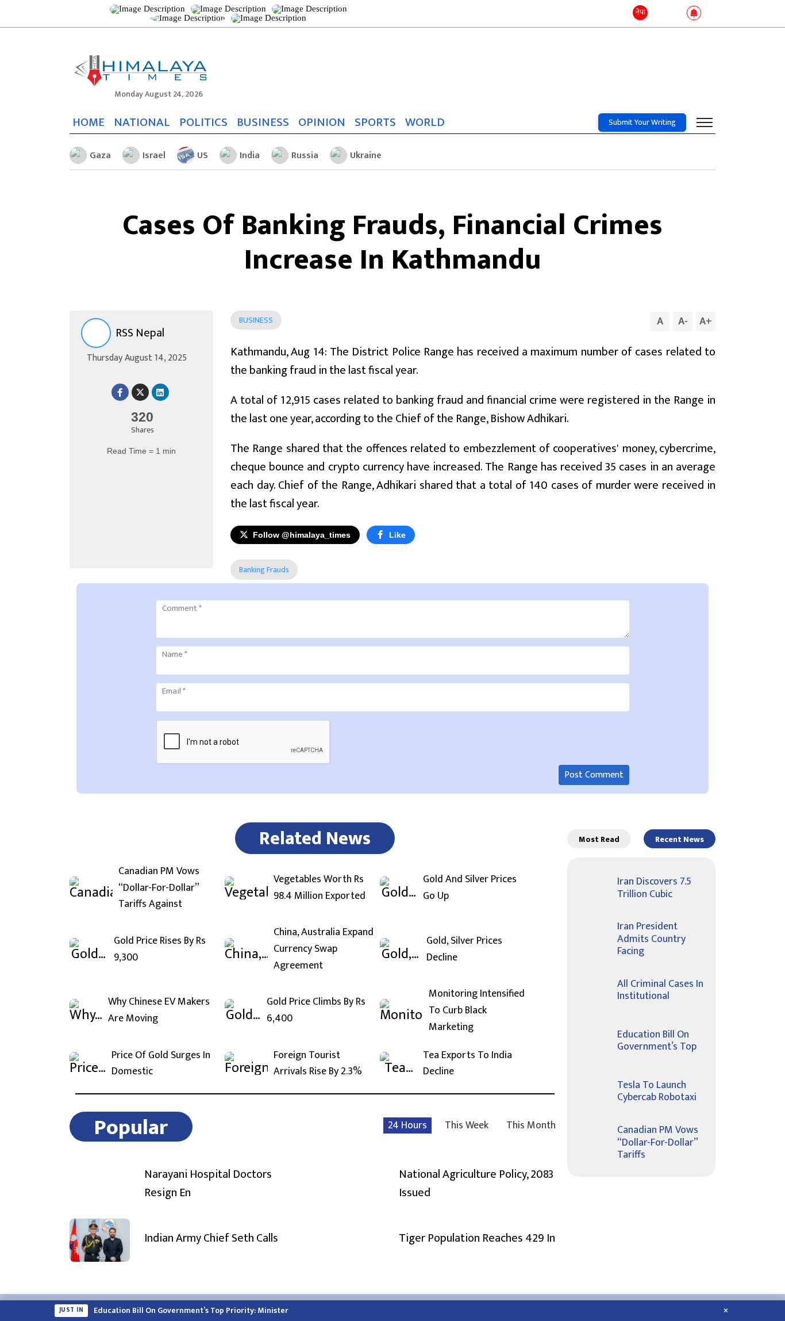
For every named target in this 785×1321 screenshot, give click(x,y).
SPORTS (375, 122)
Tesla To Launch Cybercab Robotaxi (657, 1091)
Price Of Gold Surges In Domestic (160, 1064)
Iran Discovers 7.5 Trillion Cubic (654, 888)
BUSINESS (263, 122)
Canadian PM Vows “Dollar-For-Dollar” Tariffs (657, 1142)
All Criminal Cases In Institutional (660, 990)
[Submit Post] (675, 13)
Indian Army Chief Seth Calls (211, 1238)
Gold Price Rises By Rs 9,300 (160, 949)
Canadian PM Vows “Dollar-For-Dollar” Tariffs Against (158, 888)
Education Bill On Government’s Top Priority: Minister (191, 1310)
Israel (154, 155)
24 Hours (407, 1125)
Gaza (100, 155)
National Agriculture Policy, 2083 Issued (476, 1184)
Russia (304, 155)
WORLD (425, 122)
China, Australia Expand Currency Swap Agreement (324, 949)
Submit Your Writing (642, 122)
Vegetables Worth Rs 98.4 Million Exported (319, 888)
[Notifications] (694, 14)
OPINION (321, 122)
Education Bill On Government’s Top (657, 1041)
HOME (88, 122)
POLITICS (203, 122)
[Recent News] (658, 13)
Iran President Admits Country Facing (651, 939)
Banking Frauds (264, 569)
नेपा (640, 12)
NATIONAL (142, 122)
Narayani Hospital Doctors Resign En (208, 1184)
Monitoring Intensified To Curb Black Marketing (477, 1010)
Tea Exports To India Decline (467, 1064)
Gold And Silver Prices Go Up (470, 888)
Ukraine (366, 155)
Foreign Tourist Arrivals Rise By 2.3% (318, 1064)
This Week (466, 1125)
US (202, 155)
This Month (531, 1125)
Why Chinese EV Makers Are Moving (159, 1010)
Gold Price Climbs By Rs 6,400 (316, 1010)
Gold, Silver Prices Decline (464, 949)
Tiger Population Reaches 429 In (477, 1238)
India (250, 155)
